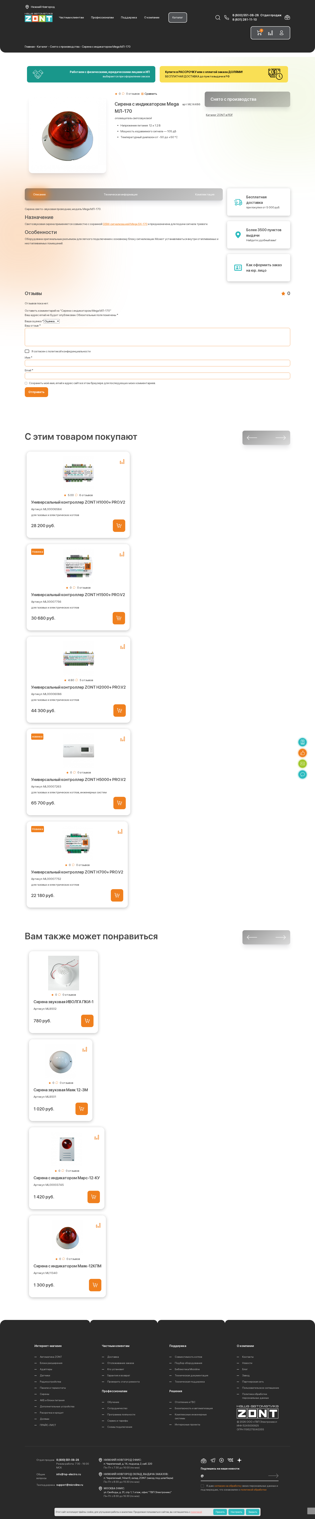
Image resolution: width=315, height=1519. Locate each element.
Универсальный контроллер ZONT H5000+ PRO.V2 (78, 779)
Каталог (177, 17)
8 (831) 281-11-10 (244, 19)
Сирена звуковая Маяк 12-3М (61, 1089)
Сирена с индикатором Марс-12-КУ (67, 1177)
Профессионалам (102, 17)
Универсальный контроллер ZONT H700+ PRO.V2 (77, 872)
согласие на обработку (228, 1485)
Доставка (113, 1356)
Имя (28, 357)
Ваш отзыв (33, 325)
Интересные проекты (187, 1424)
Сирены (44, 1394)
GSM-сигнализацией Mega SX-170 (125, 224)
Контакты (248, 1356)
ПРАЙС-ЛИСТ (48, 1425)
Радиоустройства (50, 1381)
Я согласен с (61, 351)
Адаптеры (46, 1369)
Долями (44, 1418)
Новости (247, 1363)
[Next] (280, 438)
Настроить (236, 1512)
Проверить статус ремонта (123, 1381)
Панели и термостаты (53, 1387)
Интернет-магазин (48, 1346)
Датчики (45, 1375)
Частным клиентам (71, 17)
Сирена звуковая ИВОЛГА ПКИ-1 (64, 1001)
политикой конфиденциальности (69, 351)
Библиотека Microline (187, 1369)
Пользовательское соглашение (260, 1387)
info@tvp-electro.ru (68, 1474)
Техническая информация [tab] (120, 194)
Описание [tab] (39, 194)
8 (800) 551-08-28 (245, 15)
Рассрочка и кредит (52, 1412)
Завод (246, 1375)
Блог (245, 1369)
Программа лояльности (121, 1414)
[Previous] (252, 438)
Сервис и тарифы (117, 1420)
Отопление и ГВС (185, 1402)
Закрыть (252, 1512)
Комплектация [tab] (204, 194)
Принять (220, 1512)
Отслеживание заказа (120, 1363)
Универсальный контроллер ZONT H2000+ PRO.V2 (78, 687)
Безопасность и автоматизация (194, 1408)
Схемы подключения (119, 1426)
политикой (196, 1512)
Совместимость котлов (188, 1356)
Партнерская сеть (253, 1381)
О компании (151, 17)
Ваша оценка (34, 321)
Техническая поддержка (190, 1381)
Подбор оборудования (188, 1363)
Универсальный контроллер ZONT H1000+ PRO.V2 (78, 502)
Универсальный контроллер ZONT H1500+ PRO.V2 (78, 594)
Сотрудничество (117, 1408)
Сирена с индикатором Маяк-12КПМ (67, 1266)
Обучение (113, 1402)
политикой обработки (254, 1489)
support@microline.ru (69, 1484)
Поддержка (129, 17)
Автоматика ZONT (51, 1356)
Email (29, 370)
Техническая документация (191, 1375)
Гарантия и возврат (118, 1375)
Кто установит (115, 1369)
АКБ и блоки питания (52, 1400)
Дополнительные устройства (57, 1406)
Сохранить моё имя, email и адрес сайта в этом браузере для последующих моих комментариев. (92, 383)
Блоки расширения (51, 1363)
